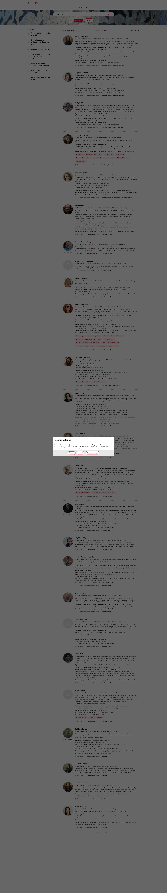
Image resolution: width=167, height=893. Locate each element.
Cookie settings (92, 453)
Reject (80, 453)
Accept (71, 453)
